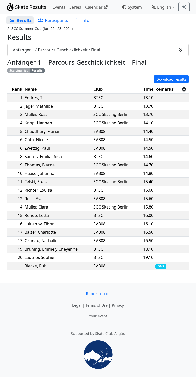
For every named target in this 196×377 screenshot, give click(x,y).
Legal (76, 305)
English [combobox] (164, 7)
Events (59, 7)
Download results (171, 79)
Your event (98, 316)
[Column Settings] (184, 89)
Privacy (118, 305)
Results (37, 70)
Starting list (18, 70)
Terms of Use (96, 305)
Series (75, 7)
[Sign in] (184, 7)
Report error (98, 293)
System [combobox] (135, 7)
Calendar (94, 7)
